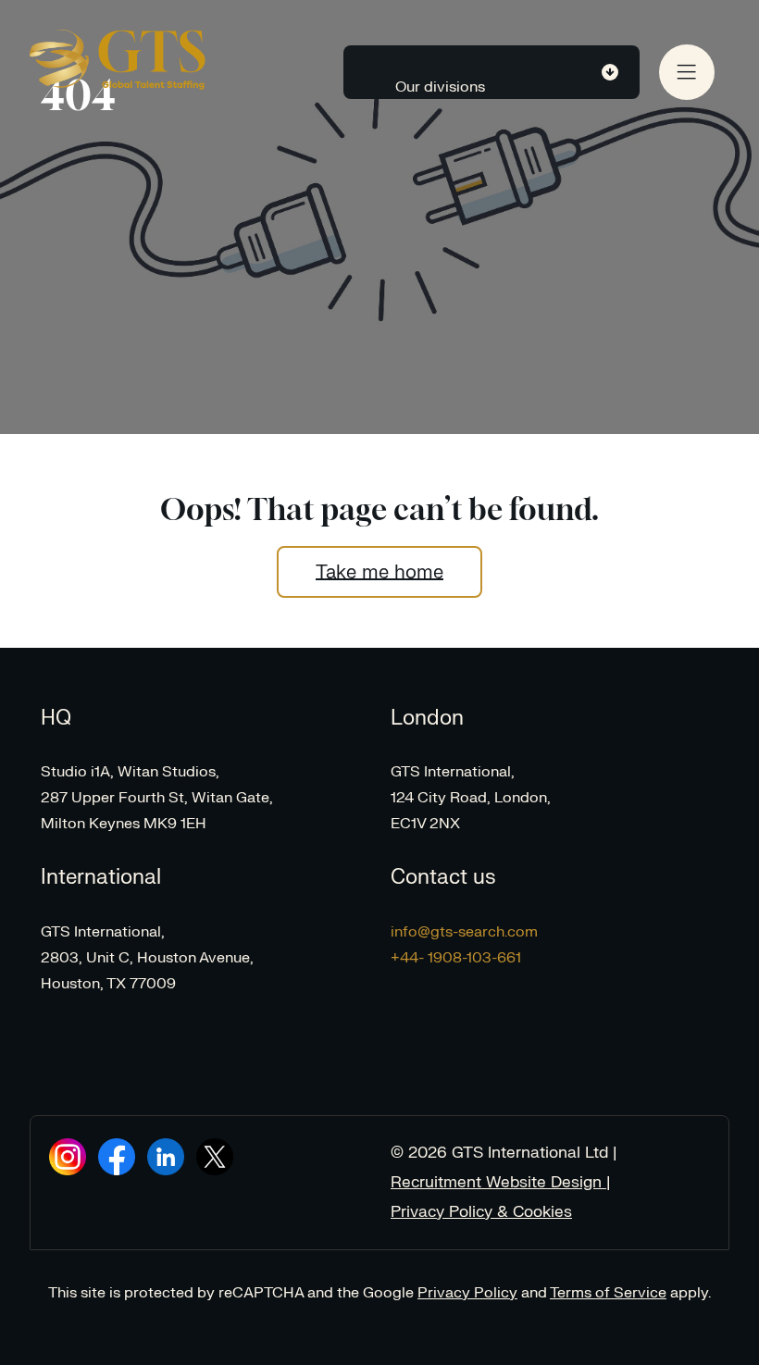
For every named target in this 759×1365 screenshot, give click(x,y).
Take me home (379, 571)
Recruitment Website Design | (501, 1182)
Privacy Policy (467, 1293)
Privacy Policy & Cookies (481, 1212)
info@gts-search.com (464, 932)
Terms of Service (608, 1293)
